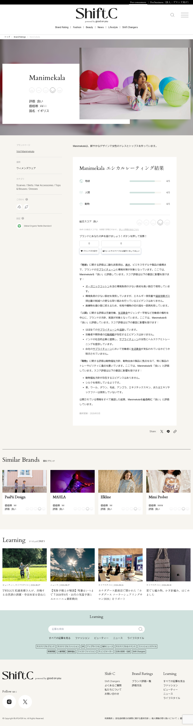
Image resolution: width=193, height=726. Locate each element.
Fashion (77, 27)
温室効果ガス (162, 296)
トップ (7, 37)
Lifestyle (113, 27)
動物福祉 (71, 652)
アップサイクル (93, 646)
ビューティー (101, 638)
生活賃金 (123, 313)
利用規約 (108, 718)
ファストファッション (87, 652)
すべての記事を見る (60, 638)
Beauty (89, 27)
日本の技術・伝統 (123, 652)
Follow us (171, 717)
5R (83, 646)
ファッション (82, 638)
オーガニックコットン (97, 286)
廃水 (127, 264)
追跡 (121, 329)
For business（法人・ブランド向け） (170, 2)
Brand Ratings (20, 37)
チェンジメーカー (105, 652)
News (101, 27)
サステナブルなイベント (126, 646)
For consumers (138, 2)
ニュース (118, 638)
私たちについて (113, 689)
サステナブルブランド (46, 646)
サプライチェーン (106, 269)
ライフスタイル (135, 638)
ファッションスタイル (147, 646)
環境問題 (51, 652)
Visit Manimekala (25, 151)
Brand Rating (61, 27)
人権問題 (61, 652)
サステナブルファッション (68, 646)
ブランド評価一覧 (141, 681)
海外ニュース (107, 646)
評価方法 (137, 685)
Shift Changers (130, 27)
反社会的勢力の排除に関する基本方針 (132, 718)
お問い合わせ (112, 693)
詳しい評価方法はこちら (129, 230)
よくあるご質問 (113, 685)
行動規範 (109, 334)
